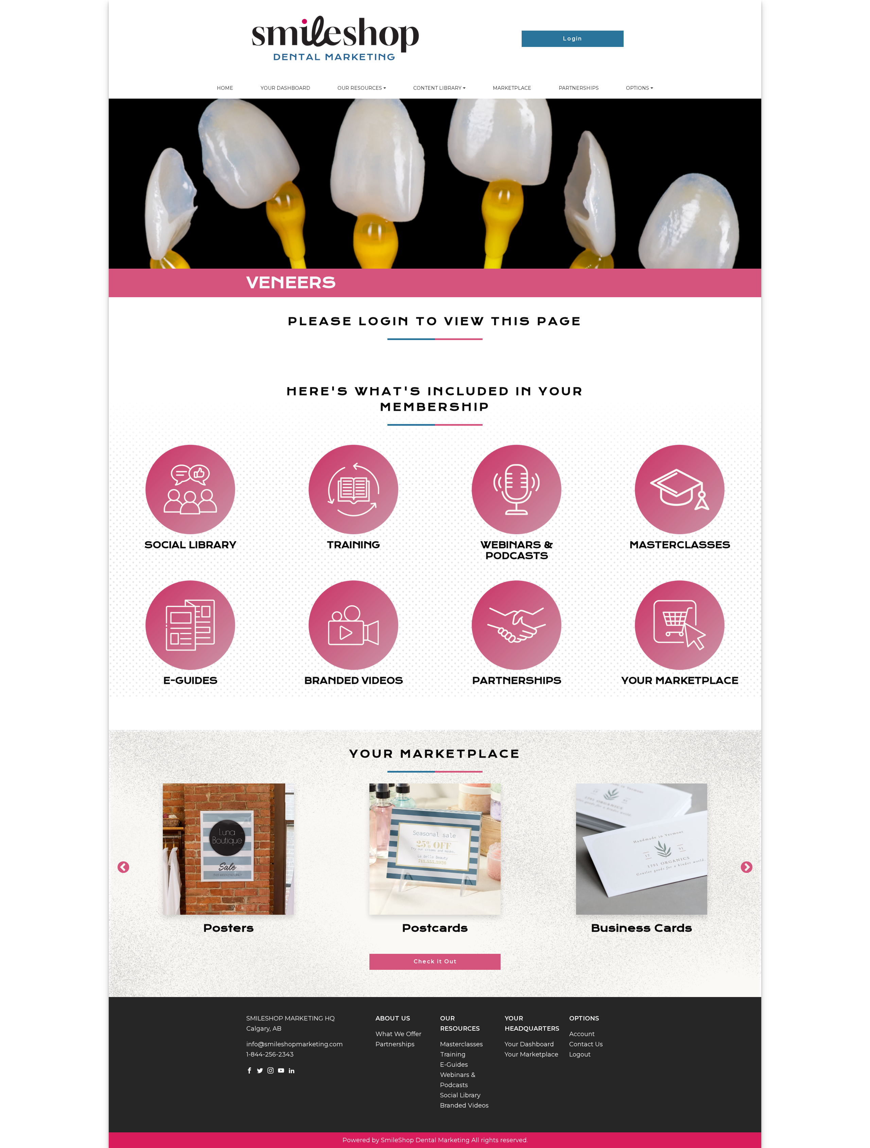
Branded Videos (464, 1105)
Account (582, 1034)
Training (453, 1054)
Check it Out (435, 961)
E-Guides (454, 1064)
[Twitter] (260, 1070)
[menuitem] (225, 88)
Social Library (460, 1095)
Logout (580, 1054)
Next (743, 864)
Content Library (437, 88)
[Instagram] (270, 1070)
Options (637, 88)
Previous (120, 864)
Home (225, 88)
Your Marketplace (531, 1054)
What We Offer (398, 1034)
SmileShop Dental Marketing (425, 1140)
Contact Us (586, 1044)
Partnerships (579, 88)
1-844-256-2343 (270, 1054)
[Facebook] (249, 1070)
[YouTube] (281, 1070)
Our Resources (359, 88)
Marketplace (512, 88)
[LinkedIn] (292, 1070)
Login (572, 38)
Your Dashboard (285, 88)
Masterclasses (461, 1044)
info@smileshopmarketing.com (294, 1044)
